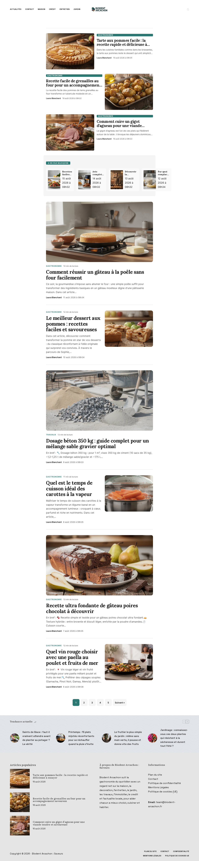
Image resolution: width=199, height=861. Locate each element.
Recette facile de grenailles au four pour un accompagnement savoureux (59, 800)
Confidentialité (181, 851)
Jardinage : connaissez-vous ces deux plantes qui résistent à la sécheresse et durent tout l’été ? (174, 738)
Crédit (52, 9)
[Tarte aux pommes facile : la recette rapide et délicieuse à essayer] (20, 779)
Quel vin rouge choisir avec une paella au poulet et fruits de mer (72, 657)
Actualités (15, 9)
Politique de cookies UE (177, 856)
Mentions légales (152, 856)
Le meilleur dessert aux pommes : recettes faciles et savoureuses (73, 324)
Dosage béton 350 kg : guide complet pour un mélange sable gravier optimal (97, 444)
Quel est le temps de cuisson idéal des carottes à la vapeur (69, 489)
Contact (29, 9)
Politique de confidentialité (164, 783)
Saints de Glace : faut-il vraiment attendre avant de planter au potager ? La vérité (36, 738)
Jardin (76, 9)
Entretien (64, 9)
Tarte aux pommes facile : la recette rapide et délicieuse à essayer (60, 776)
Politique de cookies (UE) (162, 791)
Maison (41, 9)
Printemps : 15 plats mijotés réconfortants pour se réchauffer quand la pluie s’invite (81, 738)
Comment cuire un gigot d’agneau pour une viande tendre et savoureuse (59, 823)
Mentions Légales (158, 787)
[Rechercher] (188, 9)
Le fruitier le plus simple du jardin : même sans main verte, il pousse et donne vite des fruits (128, 738)
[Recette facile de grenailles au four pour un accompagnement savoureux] (20, 802)
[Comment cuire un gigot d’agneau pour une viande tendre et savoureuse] (20, 826)
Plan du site (155, 774)
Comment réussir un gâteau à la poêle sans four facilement (95, 275)
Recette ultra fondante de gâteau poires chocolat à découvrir (92, 608)
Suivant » (120, 702)
